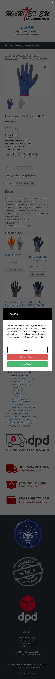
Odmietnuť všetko (27, 357)
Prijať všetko (27, 364)
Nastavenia (27, 349)
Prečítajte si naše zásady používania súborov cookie (26, 335)
